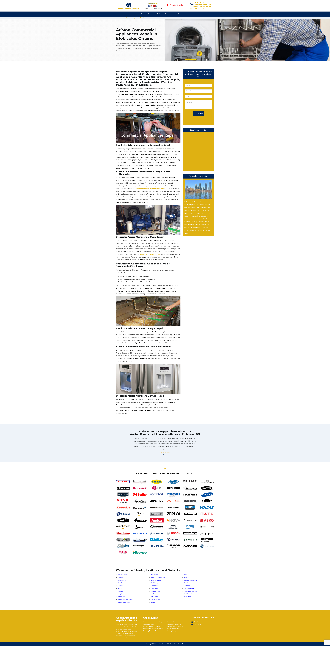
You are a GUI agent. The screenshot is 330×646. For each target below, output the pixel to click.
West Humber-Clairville (190, 591)
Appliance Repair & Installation (151, 14)
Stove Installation (173, 628)
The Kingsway (155, 585)
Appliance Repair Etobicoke (176, 644)
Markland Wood (155, 591)
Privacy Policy (171, 631)
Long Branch (154, 588)
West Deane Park (188, 594)
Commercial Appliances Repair (153, 622)
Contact (180, 14)
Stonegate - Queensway (190, 580)
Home (135, 14)
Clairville (120, 583)
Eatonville (120, 585)
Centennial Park (122, 580)
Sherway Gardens (122, 574)
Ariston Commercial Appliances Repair (132, 18)
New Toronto (154, 596)
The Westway (154, 583)
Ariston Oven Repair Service (150, 254)
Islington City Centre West (158, 577)
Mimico (153, 594)
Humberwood (154, 574)
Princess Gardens (155, 599)
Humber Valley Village (124, 602)
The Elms (120, 591)
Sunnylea (186, 583)
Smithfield (186, 577)
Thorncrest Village (189, 588)
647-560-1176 (197, 8)
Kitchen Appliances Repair (152, 626)
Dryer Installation (173, 622)
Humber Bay (121, 596)
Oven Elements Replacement (153, 628)
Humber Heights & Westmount (126, 599)
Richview (186, 574)
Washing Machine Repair (151, 631)
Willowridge (187, 596)
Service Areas (169, 14)
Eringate (120, 594)
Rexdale (153, 602)
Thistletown (187, 585)
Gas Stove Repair (148, 624)
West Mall (120, 588)
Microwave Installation (174, 624)
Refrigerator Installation (175, 626)
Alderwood (121, 577)
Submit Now (198, 113)
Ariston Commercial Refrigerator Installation (150, 188)
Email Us (197, 622)
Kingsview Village (156, 580)
